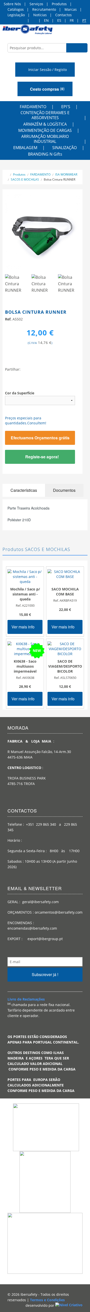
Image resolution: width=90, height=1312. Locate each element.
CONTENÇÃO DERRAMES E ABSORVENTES (45, 115)
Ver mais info (24, 627)
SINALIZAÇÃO (64, 147)
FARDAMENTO (33, 106)
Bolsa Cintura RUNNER (59, 179)
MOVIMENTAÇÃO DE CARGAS (45, 130)
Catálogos (16, 9)
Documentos (64, 490)
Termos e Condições (47, 1300)
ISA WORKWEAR (66, 174)
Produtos (59, 3)
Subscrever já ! (45, 974)
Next (74, 234)
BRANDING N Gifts (45, 154)
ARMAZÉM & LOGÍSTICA (45, 124)
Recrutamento (44, 9)
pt (84, 20)
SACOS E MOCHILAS (25, 179)
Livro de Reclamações (26, 999)
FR (72, 20)
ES (59, 20)
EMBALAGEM (25, 147)
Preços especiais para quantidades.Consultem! (25, 420)
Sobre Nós (12, 3)
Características (23, 490)
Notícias (40, 14)
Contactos (63, 14)
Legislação (16, 14)
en (46, 20)
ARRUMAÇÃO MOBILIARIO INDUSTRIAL (45, 139)
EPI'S (65, 106)
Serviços (36, 3)
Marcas (70, 9)
